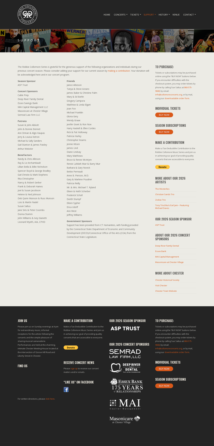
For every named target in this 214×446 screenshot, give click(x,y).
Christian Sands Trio (164, 194)
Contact (188, 14)
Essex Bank (160, 251)
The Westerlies (162, 188)
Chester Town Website (166, 291)
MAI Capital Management (167, 256)
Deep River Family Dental (167, 245)
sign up (74, 368)
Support (149, 14)
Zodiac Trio (160, 199)
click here (50, 398)
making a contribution (119, 70)
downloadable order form (177, 98)
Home (107, 14)
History (163, 14)
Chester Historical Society (167, 280)
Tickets (134, 14)
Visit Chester (161, 285)
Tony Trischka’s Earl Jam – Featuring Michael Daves (172, 206)
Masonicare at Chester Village (169, 262)
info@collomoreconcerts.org (168, 94)
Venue (176, 14)
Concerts (119, 14)
